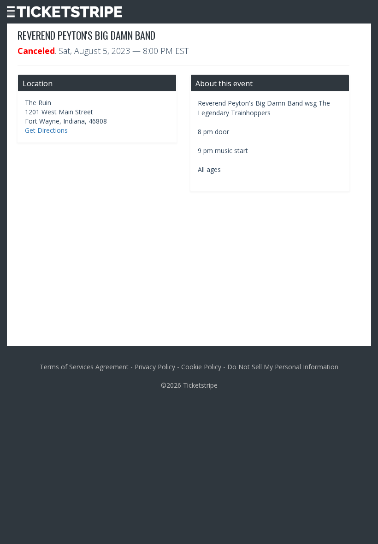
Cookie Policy (201, 366)
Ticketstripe (200, 385)
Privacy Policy (155, 366)
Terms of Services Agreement (84, 366)
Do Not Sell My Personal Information (282, 366)
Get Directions (46, 130)
